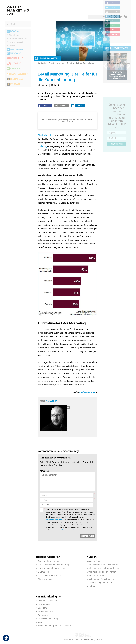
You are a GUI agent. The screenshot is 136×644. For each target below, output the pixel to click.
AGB (40, 622)
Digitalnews (14, 35)
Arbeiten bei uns (45, 611)
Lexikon (12, 46)
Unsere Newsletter (17, 42)
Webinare (15, 53)
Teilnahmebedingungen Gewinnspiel (54, 626)
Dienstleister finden (97, 575)
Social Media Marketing (48, 561)
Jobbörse (15, 63)
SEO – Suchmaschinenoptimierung (53, 565)
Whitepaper (17, 49)
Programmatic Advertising (49, 575)
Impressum (43, 615)
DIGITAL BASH (17, 79)
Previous (106, 66)
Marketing (42, 146)
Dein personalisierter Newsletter (103, 565)
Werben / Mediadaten (48, 601)
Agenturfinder (94, 561)
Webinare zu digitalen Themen (102, 572)
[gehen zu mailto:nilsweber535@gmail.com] (68, 407)
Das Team (42, 608)
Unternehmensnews (18, 39)
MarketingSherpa (87, 391)
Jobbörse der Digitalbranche (101, 579)
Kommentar (45, 471)
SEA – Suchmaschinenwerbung (52, 568)
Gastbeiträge (44, 604)
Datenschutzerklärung (69, 530)
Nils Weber (51, 400)
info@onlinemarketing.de (55, 520)
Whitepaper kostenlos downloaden (103, 568)
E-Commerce (43, 572)
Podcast (91, 586)
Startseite (42, 63)
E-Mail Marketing (56, 63)
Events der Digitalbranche (100, 582)
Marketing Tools (45, 579)
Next (127, 66)
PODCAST (15, 84)
